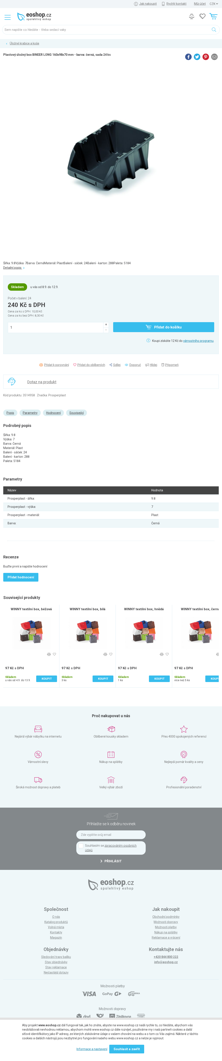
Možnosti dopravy (166, 922)
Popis (10, 413)
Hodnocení (53, 413)
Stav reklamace (56, 967)
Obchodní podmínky (166, 916)
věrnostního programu (198, 341)
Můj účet (200, 3)
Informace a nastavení (92, 1049)
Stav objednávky (56, 962)
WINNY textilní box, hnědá (144, 609)
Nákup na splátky (166, 932)
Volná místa (56, 927)
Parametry (30, 413)
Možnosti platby (166, 927)
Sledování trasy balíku (56, 957)
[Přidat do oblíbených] (54, 654)
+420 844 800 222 (166, 957)
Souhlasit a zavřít (127, 1049)
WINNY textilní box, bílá (87, 609)
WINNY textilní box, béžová (31, 609)
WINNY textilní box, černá (200, 609)
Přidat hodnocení (21, 577)
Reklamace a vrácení (166, 937)
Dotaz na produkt (41, 382)
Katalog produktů (56, 922)
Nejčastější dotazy (56, 972)
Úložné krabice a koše (24, 43)
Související (76, 413)
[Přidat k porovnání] (49, 654)
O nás (56, 916)
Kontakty (56, 932)
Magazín (56, 937)
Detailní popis (12, 267)
